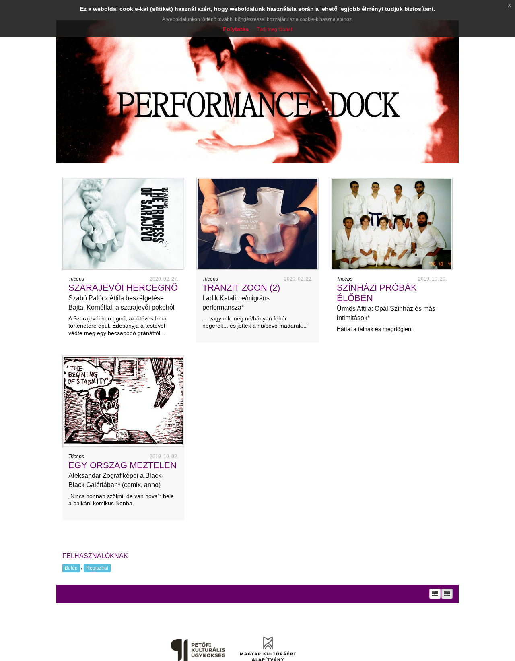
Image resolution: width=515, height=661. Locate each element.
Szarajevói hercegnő (123, 288)
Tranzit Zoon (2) (241, 288)
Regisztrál (97, 568)
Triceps (76, 279)
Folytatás (236, 29)
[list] (435, 594)
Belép (71, 568)
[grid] (447, 594)
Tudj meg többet (274, 29)
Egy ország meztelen (122, 465)
